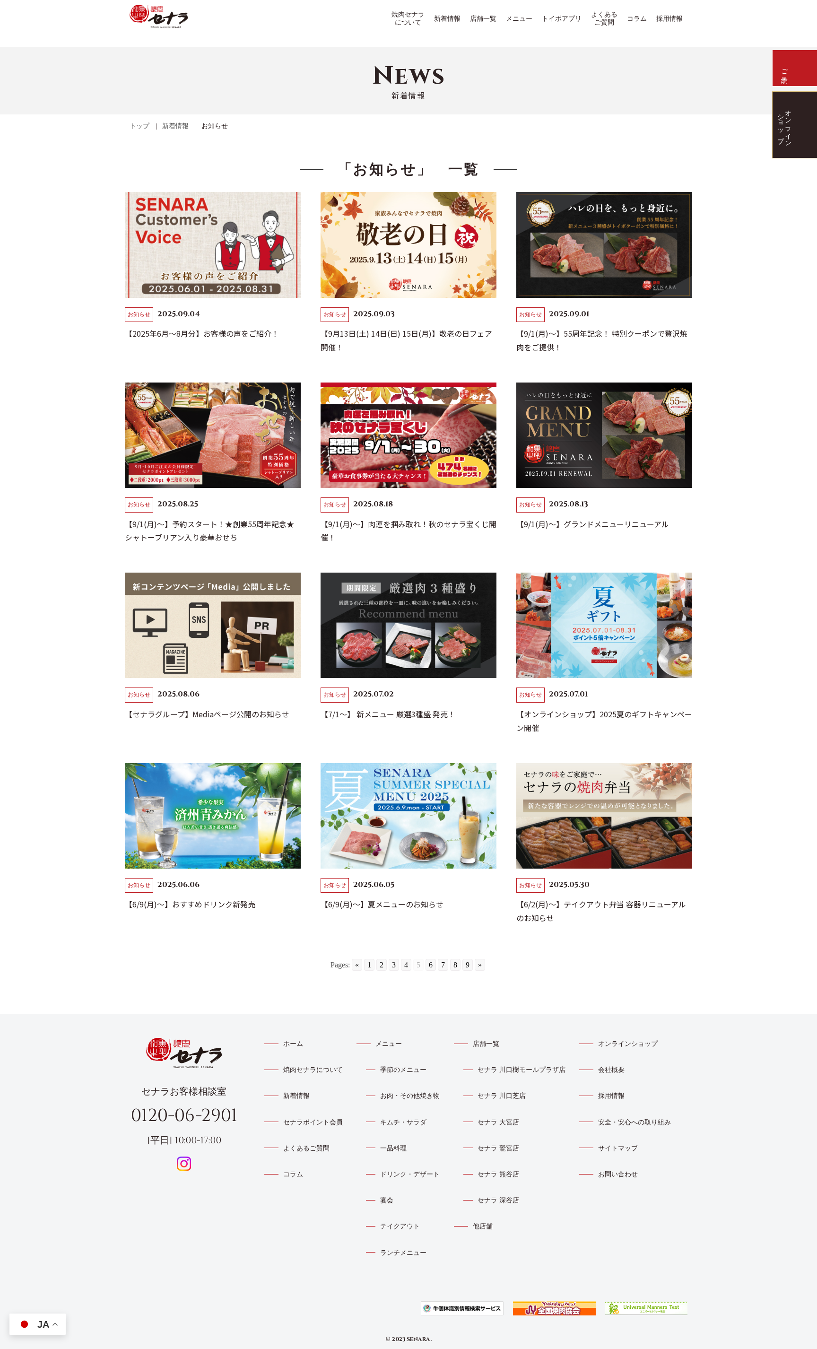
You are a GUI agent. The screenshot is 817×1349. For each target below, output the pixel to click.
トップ (139, 126)
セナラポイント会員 (313, 1122)
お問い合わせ (618, 1174)
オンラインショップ (628, 1043)
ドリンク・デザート (410, 1174)
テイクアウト (400, 1226)
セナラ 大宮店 (498, 1122)
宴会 (386, 1200)
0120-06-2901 (184, 1116)
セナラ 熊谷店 (498, 1174)
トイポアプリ (562, 18)
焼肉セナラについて (408, 18)
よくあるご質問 (604, 18)
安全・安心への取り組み (634, 1122)
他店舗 (483, 1226)
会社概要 (611, 1069)
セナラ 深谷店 (498, 1200)
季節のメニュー (403, 1069)
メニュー (519, 18)
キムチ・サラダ (403, 1122)
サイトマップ (618, 1148)
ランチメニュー (403, 1252)
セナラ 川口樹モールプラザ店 (521, 1069)
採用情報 (669, 18)
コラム (637, 18)
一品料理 (393, 1148)
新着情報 (447, 18)
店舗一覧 (483, 18)
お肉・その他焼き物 (410, 1095)
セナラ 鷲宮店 (498, 1148)
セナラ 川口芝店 (502, 1095)
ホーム (293, 1043)
